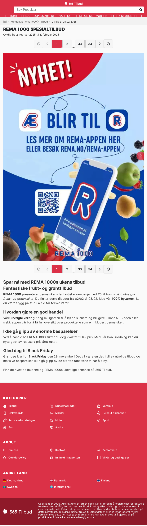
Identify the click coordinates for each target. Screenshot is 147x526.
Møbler (101, 16)
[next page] (99, 44)
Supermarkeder (44, 16)
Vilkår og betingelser (115, 457)
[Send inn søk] (141, 10)
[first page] (38, 44)
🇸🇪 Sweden (10, 486)
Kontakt (60, 450)
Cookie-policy (17, 457)
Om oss (13, 450)
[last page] (108, 44)
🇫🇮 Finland (104, 480)
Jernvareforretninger (21, 420)
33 (80, 44)
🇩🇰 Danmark (58, 480)
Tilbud (25, 16)
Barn (11, 427)
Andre (59, 427)
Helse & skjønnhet (124, 16)
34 (90, 44)
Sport (105, 420)
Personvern (109, 450)
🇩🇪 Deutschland (13, 480)
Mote (58, 420)
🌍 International (60, 486)
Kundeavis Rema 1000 (24, 21)
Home (14, 16)
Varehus (65, 16)
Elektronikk (83, 16)
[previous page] (47, 44)
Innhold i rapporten (67, 457)
